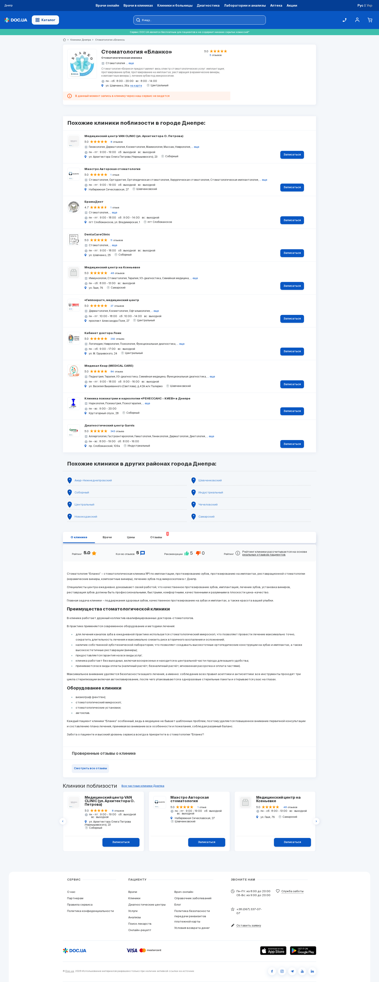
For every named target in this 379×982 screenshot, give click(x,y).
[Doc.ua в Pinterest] (312, 971)
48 (112, 273)
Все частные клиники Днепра (143, 785)
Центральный (84, 504)
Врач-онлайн (183, 892)
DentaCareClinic (97, 234)
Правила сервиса (80, 904)
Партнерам (75, 898)
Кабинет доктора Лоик (102, 333)
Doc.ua (69, 971)
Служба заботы (292, 891)
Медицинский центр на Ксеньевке (112, 267)
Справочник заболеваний (192, 898)
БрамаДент (94, 201)
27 (112, 306)
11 (111, 240)
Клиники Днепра (79, 39)
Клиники (134, 898)
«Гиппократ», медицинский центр (111, 300)
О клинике (79, 537)
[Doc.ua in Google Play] (303, 950)
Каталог (48, 20)
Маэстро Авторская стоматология (112, 169)
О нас (71, 892)
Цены (131, 537)
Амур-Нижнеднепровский (93, 480)
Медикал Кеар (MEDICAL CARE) (108, 366)
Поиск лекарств (140, 923)
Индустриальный (210, 492)
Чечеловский (208, 504)
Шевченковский (210, 480)
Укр (369, 5)
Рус (360, 5)
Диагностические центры (147, 904)
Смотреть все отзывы (90, 768)
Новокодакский (86, 516)
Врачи (107, 537)
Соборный (82, 492)
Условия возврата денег (192, 928)
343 (113, 431)
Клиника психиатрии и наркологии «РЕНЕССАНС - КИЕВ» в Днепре (137, 398)
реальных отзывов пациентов (264, 554)
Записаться (292, 154)
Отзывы (159, 536)
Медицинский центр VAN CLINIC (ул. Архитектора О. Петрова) (133, 136)
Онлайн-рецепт (139, 930)
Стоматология (115, 63)
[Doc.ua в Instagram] (282, 971)
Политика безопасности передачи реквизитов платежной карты (192, 916)
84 (112, 371)
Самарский (206, 516)
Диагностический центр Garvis (109, 425)
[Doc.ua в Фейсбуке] (272, 971)
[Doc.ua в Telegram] (292, 971)
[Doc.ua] (15, 20)
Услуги (133, 911)
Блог (177, 904)
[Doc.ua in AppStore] (273, 950)
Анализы (134, 917)
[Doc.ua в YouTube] (302, 971)
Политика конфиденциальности (90, 911)
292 (113, 339)
